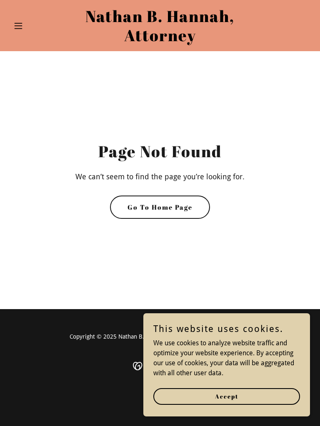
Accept (227, 396)
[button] (32, 25)
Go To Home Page (160, 207)
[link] (160, 39)
